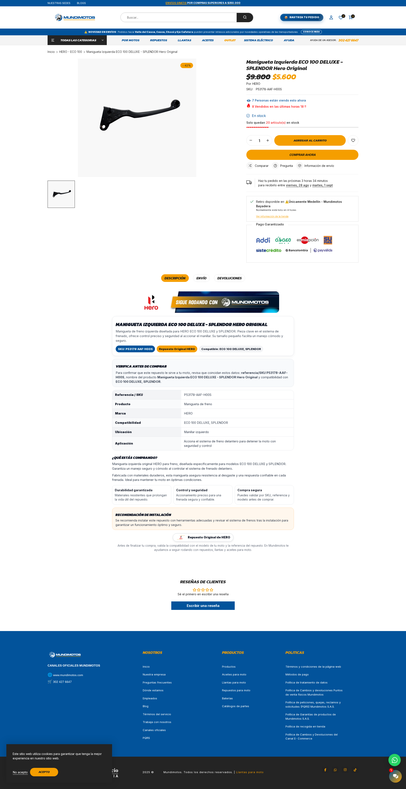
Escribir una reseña (203, 606)
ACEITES (208, 40)
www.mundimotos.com (68, 675)
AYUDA (289, 40)
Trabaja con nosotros (157, 722)
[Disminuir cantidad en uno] (251, 140)
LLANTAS (184, 40)
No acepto (20, 772)
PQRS (146, 738)
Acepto (44, 772)
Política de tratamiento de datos (306, 682)
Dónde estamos (153, 690)
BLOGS (81, 3)
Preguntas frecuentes (157, 682)
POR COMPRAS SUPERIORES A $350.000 (203, 2)
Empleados (150, 698)
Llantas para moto (234, 682)
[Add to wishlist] (353, 140)
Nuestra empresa (154, 674)
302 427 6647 (348, 40)
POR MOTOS (130, 40)
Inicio (146, 666)
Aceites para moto (234, 674)
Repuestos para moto (236, 690)
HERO (256, 83)
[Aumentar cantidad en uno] (267, 140)
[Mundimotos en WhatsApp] (335, 769)
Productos (229, 666)
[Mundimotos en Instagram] (345, 769)
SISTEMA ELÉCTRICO (258, 40)
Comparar (262, 165)
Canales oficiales (154, 730)
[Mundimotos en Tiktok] (355, 769)
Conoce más (311, 31)
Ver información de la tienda (272, 216)
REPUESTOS (158, 40)
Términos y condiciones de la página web (313, 666)
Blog (145, 706)
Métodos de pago (297, 674)
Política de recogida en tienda (305, 726)
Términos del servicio (157, 714)
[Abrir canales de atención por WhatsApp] (394, 760)
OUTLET (230, 40)
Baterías (227, 698)
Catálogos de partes (235, 706)
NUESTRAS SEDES (59, 3)
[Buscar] (245, 17)
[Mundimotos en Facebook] (325, 769)
